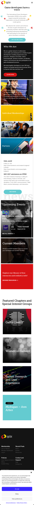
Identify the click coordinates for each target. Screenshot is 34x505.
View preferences (17, 499)
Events (17, 450)
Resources (19, 452)
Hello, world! (8, 161)
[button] (31, 472)
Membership (5, 446)
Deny (17, 494)
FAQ (17, 462)
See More (12, 192)
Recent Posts (20, 446)
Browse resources (10, 280)
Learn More (10, 74)
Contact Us (19, 464)
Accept (17, 489)
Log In (3, 452)
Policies (4, 458)
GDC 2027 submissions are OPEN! (15, 174)
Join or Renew (5, 448)
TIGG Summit (23, 227)
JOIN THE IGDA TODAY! (17, 39)
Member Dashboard (7, 450)
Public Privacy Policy (22, 502)
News (17, 448)
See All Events (7, 233)
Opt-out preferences (11, 502)
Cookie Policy (5, 464)
